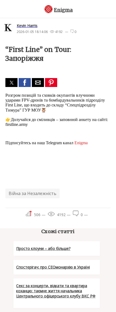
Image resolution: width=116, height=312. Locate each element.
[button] (11, 82)
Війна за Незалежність (32, 193)
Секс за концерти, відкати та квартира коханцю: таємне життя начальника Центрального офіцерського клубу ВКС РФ (55, 290)
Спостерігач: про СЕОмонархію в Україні (53, 267)
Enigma (63, 10)
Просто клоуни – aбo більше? (43, 248)
